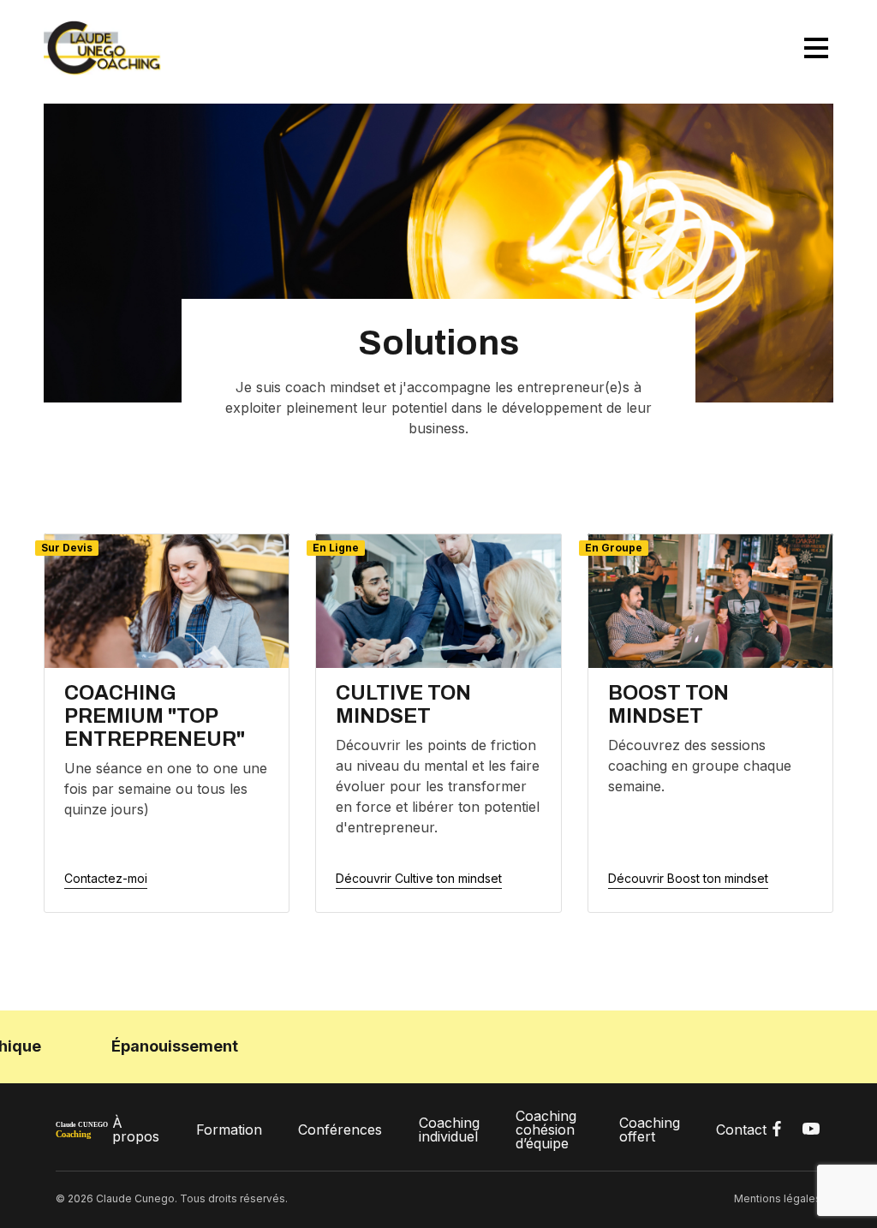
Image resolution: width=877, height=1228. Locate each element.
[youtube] (811, 1129)
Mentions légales (777, 1198)
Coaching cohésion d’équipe (546, 1129)
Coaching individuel (449, 1129)
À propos (135, 1129)
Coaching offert (649, 1129)
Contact (741, 1129)
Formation (229, 1129)
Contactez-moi (105, 878)
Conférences (340, 1129)
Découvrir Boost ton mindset (688, 878)
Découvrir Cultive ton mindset (419, 878)
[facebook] (777, 1129)
